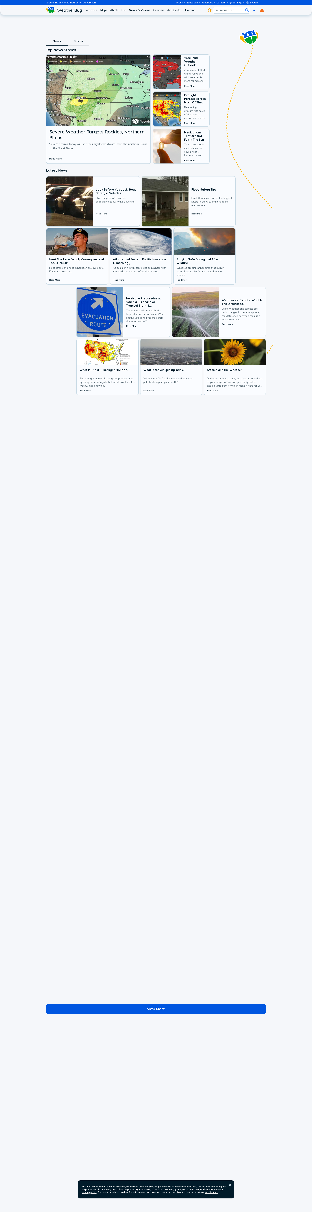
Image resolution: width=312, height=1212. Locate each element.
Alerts (114, 10)
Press (179, 2)
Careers (221, 2)
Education (192, 2)
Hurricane (189, 10)
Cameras (158, 10)
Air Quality (174, 10)
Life (123, 10)
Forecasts (91, 10)
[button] (230, 1185)
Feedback (207, 2)
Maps (103, 10)
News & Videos (139, 10)
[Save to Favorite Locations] (209, 10)
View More (156, 1009)
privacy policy (89, 1192)
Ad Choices (211, 1192)
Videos (78, 41)
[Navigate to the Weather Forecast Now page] (64, 10)
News (57, 41)
